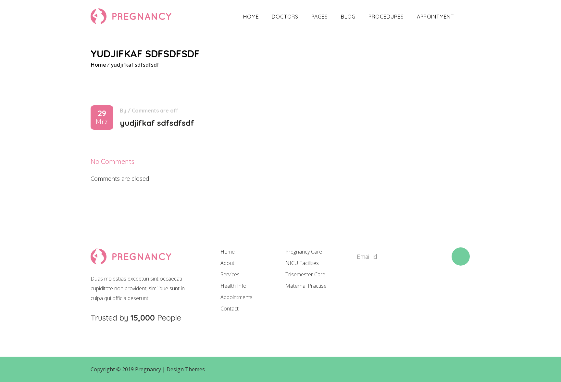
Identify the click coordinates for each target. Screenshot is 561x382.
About (227, 263)
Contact (229, 308)
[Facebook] (358, 289)
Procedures (386, 16)
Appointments (236, 297)
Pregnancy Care (303, 251)
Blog (348, 16)
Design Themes (186, 369)
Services (230, 274)
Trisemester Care (305, 274)
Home (251, 16)
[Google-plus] (402, 289)
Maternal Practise (306, 285)
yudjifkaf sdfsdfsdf (135, 64)
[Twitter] (380, 289)
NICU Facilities (302, 263)
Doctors (285, 16)
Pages (319, 16)
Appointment (435, 16)
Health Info (233, 285)
